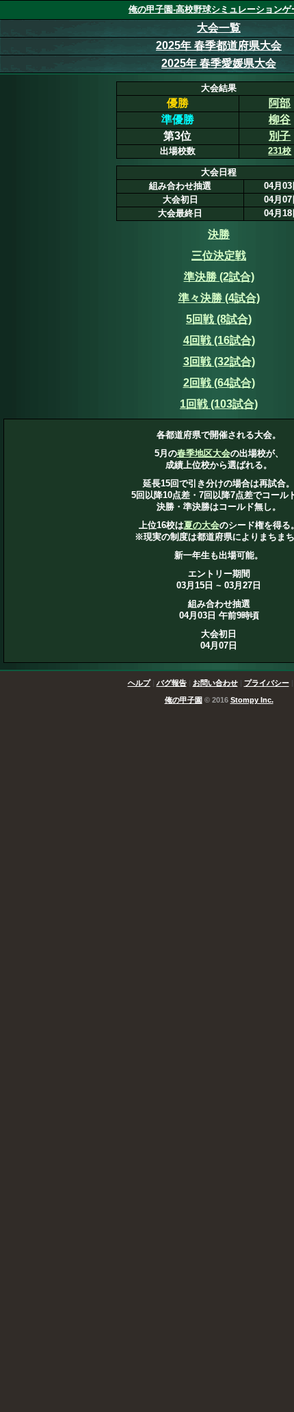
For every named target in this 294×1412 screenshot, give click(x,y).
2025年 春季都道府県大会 (219, 45)
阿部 (280, 103)
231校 (279, 151)
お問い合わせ (215, 683)
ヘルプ (139, 683)
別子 (280, 136)
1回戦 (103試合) (219, 404)
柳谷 (280, 119)
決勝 (219, 234)
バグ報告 (172, 683)
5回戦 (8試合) (219, 319)
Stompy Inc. (251, 700)
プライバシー (266, 683)
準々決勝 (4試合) (219, 298)
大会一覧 (219, 28)
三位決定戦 (218, 255)
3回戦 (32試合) (219, 361)
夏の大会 (201, 525)
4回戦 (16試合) (219, 340)
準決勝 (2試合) (219, 277)
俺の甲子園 (183, 700)
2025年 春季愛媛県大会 (218, 63)
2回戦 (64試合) (219, 383)
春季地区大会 (203, 453)
